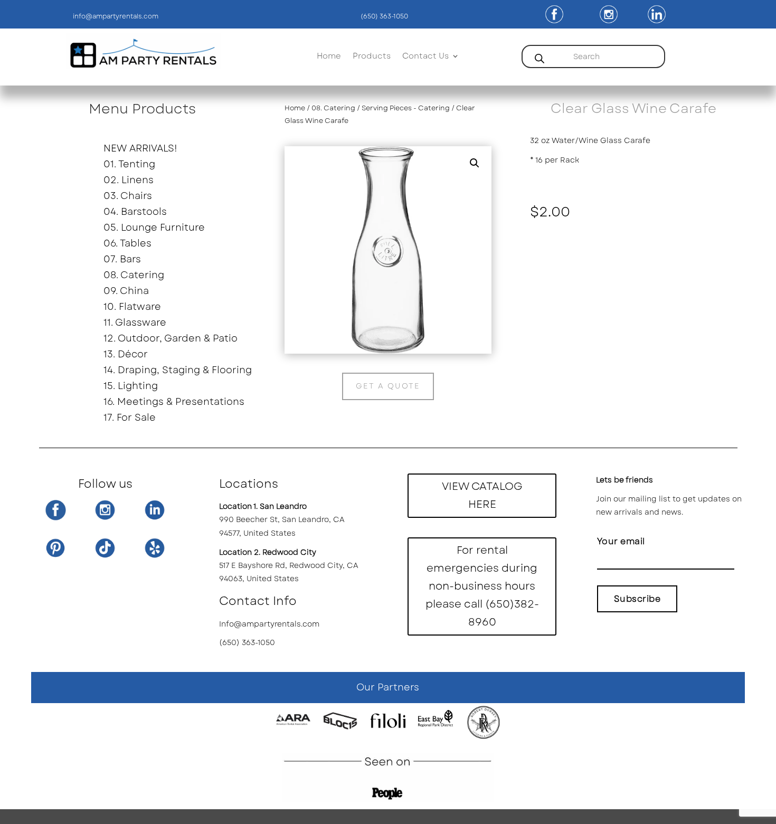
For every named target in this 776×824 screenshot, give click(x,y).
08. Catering (133, 276)
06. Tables (127, 245)
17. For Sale (129, 419)
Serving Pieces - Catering (406, 108)
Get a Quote (388, 386)
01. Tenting (129, 165)
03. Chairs (127, 197)
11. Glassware (134, 324)
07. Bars (122, 260)
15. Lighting (130, 387)
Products (372, 57)
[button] (474, 163)
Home (329, 57)
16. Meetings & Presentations (171, 403)
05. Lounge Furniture (154, 229)
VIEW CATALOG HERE (482, 495)
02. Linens (128, 181)
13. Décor (125, 356)
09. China (126, 292)
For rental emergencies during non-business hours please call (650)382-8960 (482, 586)
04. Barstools (135, 213)
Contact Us (425, 57)
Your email (621, 541)
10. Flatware (132, 308)
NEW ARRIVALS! (140, 150)
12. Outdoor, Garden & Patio (170, 340)
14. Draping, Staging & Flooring (171, 371)
